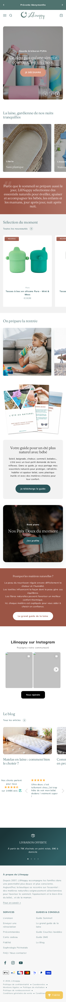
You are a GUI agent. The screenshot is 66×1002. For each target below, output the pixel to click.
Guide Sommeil (44, 918)
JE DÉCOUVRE (33, 71)
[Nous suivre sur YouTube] (21, 963)
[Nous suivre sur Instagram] (13, 963)
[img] (11, 787)
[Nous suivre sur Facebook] (5, 963)
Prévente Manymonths (33, 5)
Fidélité (7, 942)
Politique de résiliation (34, 987)
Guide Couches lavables (49, 932)
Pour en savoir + (12, 902)
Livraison (8, 918)
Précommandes (11, 932)
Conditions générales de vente (17, 993)
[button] (27, 791)
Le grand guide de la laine (33, 616)
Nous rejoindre (33, 694)
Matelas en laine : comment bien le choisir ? (26, 761)
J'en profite (33, 540)
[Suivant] (62, 5)
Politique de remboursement (16, 990)
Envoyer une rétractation (9, 925)
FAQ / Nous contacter (15, 953)
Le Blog (40, 942)
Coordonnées (39, 984)
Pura (27, 288)
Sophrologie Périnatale (15, 947)
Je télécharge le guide (33, 488)
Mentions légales (11, 987)
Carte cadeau (10, 937)
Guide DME (42, 937)
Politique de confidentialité (16, 984)
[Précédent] (3, 5)
